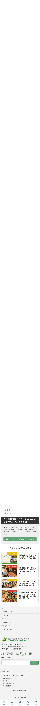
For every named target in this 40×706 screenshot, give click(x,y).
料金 (28, 704)
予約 (36, 704)
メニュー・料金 (5, 615)
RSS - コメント (8, 513)
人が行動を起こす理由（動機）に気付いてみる (15, 675)
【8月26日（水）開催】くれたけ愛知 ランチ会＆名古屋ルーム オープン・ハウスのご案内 (28, 558)
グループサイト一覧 (6, 629)
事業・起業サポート (6, 626)
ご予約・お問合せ (6, 622)
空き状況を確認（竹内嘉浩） (20, 691)
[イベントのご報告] (9, 576)
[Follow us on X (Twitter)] (8, 654)
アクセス (3, 619)
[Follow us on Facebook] (3, 654)
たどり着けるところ (8, 683)
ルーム (20, 704)
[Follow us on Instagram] (25, 654)
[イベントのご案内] (9, 560)
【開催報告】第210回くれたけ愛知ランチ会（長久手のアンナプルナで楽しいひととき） (27, 571)
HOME (12, 704)
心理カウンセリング (6, 611)
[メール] (12, 654)
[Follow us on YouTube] (17, 654)
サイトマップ (6, 669)
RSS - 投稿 (6, 510)
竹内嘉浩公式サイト (8, 678)
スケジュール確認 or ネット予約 (21, 539)
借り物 (5, 680)
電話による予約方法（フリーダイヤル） (18, 532)
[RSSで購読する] (21, 654)
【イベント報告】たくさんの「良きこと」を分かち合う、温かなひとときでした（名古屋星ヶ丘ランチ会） (27, 595)
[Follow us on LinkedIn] (30, 654)
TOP (2, 608)
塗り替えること (7, 686)
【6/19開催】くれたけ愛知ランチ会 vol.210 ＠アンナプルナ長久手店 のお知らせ (27, 583)
